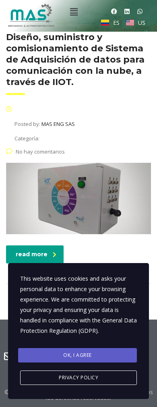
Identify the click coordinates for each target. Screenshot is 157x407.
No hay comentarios (40, 151)
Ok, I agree (77, 355)
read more (32, 254)
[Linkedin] (127, 11)
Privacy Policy (78, 377)
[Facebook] (114, 11)
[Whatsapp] (139, 11)
